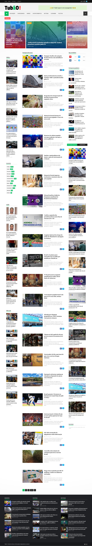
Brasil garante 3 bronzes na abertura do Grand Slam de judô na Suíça (53, 395)
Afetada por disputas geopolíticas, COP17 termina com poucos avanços (53, 316)
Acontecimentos (37, 13)
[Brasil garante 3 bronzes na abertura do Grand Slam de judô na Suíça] (63, 408)
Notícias (46, 13)
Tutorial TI (14, 1)
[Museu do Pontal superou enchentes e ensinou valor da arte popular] (63, 189)
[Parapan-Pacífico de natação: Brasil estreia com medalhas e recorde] (63, 70)
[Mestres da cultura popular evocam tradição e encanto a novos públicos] (63, 149)
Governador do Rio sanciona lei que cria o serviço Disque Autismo (53, 356)
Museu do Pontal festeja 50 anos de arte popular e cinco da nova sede (77, 44)
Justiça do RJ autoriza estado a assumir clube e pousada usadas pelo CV (44, 43)
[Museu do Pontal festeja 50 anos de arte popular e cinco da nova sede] (63, 130)
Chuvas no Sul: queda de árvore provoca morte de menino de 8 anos (53, 336)
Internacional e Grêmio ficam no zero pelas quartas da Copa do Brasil (53, 415)
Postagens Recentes (27, 52)
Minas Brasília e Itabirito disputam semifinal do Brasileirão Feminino (52, 196)
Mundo (28, 13)
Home (6, 1)
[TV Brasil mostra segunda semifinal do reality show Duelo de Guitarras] (63, 289)
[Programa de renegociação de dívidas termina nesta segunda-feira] (63, 110)
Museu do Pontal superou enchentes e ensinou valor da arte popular (53, 177)
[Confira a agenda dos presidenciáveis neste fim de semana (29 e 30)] (63, 229)
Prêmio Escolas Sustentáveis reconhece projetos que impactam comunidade (76, 536)
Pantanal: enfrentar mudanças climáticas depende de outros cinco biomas (53, 376)
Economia (53, 13)
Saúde (8, 169)
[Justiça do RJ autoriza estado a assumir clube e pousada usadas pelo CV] (63, 90)
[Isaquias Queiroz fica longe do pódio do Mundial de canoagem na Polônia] (63, 249)
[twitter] (83, 1)
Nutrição (8, 190)
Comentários (82, 144)
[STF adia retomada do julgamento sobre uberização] (63, 445)
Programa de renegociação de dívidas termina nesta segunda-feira (76, 30)
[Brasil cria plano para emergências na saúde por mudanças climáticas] (63, 269)
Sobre (9, 1)
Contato (19, 1)
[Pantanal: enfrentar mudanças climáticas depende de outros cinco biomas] (63, 388)
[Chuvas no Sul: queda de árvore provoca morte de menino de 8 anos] (63, 348)
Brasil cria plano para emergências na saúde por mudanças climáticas (52, 256)
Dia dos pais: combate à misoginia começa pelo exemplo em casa (80, 87)
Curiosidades (21, 13)
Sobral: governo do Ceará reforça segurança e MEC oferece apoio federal (76, 503)
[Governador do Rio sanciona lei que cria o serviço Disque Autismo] (63, 368)
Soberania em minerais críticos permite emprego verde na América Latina (10, 152)
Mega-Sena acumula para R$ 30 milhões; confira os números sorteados (53, 472)
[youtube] (81, 1)
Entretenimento (10, 185)
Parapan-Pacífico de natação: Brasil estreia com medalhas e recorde (14, 41)
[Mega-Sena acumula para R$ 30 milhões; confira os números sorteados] (63, 485)
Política (60, 13)
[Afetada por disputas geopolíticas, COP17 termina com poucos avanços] (63, 329)
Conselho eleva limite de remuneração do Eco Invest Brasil (52, 452)
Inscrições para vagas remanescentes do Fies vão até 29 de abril (11, 355)
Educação (12, 13)
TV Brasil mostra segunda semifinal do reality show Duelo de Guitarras (52, 276)
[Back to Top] (86, 544)
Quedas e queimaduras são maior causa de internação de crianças (53, 157)
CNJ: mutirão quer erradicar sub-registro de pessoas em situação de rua (49, 503)
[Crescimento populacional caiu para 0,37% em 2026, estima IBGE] (63, 309)
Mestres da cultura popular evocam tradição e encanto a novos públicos (52, 137)
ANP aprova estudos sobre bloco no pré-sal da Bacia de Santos (11, 103)
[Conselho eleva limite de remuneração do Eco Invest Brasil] (63, 465)
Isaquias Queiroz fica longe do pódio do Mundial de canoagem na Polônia (53, 236)
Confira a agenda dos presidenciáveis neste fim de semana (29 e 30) (53, 216)
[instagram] (85, 1)
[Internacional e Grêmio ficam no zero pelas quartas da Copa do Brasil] (63, 427)
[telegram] (86, 1)
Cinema (8, 192)
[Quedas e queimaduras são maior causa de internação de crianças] (63, 169)
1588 (32, 490)
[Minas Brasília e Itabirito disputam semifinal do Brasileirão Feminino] (63, 209)
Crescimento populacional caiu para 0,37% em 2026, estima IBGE (53, 296)
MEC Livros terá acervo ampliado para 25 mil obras (11, 340)
